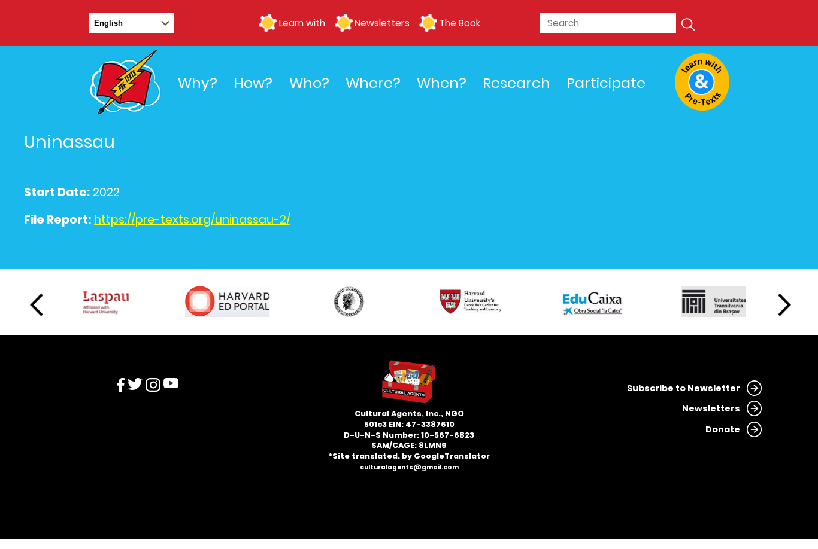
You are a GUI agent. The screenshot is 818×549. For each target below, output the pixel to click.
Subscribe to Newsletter (683, 388)
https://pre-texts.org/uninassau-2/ (192, 220)
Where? (373, 83)
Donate (722, 429)
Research (516, 83)
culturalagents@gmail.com (409, 467)
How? (253, 83)
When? (441, 83)
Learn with (302, 23)
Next (784, 305)
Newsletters (382, 23)
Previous (36, 305)
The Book (460, 23)
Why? (197, 83)
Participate (606, 83)
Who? (309, 83)
